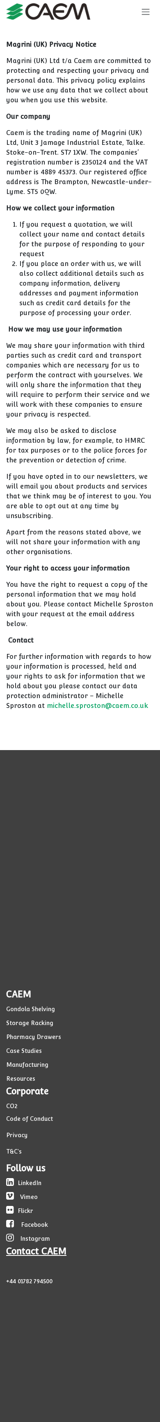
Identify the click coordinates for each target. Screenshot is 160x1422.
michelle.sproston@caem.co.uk (97, 706)
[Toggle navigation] (145, 11)
